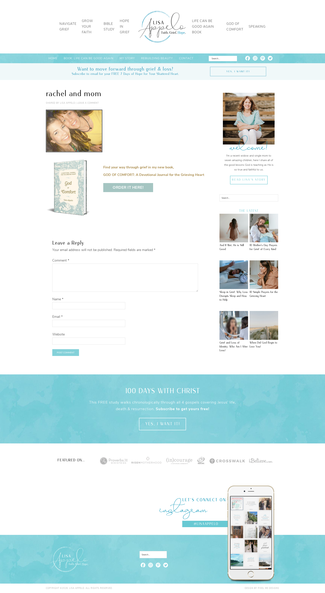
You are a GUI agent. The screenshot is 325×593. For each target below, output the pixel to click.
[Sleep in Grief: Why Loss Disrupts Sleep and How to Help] (233, 287)
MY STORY (127, 58)
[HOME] (162, 27)
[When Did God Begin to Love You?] (264, 338)
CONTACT (186, 58)
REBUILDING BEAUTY (157, 58)
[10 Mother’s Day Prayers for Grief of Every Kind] (264, 240)
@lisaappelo (206, 524)
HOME (53, 58)
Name (57, 299)
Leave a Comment (88, 103)
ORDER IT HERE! (128, 187)
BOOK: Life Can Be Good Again (88, 58)
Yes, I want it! (238, 71)
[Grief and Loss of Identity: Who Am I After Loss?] (233, 338)
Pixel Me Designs (268, 588)
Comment (60, 260)
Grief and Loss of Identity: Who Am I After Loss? (233, 346)
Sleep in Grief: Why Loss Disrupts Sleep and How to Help (233, 295)
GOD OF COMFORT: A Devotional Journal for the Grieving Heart (153, 175)
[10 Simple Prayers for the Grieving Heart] (264, 287)
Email (57, 316)
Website (58, 334)
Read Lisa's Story (249, 180)
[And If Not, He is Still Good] (233, 240)
